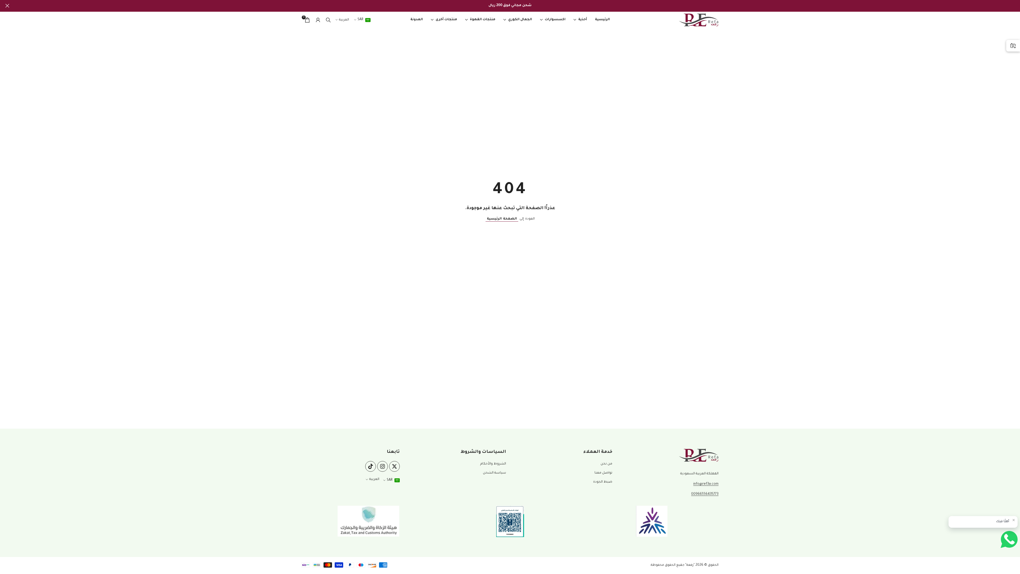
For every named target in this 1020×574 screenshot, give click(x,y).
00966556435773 (705, 494)
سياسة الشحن (494, 473)
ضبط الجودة (602, 482)
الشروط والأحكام (493, 464)
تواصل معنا (603, 473)
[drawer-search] (328, 20)
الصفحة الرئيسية (502, 219)
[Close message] (1014, 520)
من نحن (606, 464)
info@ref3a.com (706, 484)
